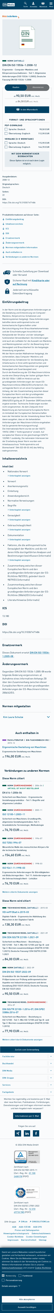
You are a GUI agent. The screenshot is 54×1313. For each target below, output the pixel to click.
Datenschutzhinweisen (12, 1267)
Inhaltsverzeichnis (14, 224)
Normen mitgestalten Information (21, 247)
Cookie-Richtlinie (43, 1267)
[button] (33, 5)
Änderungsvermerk (14, 242)
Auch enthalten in (13, 252)
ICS (7, 228)
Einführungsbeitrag (14, 219)
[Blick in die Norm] (27, 35)
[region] (27, 1270)
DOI (7, 233)
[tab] (27, 717)
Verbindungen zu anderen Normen (21, 256)
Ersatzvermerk (12, 238)
